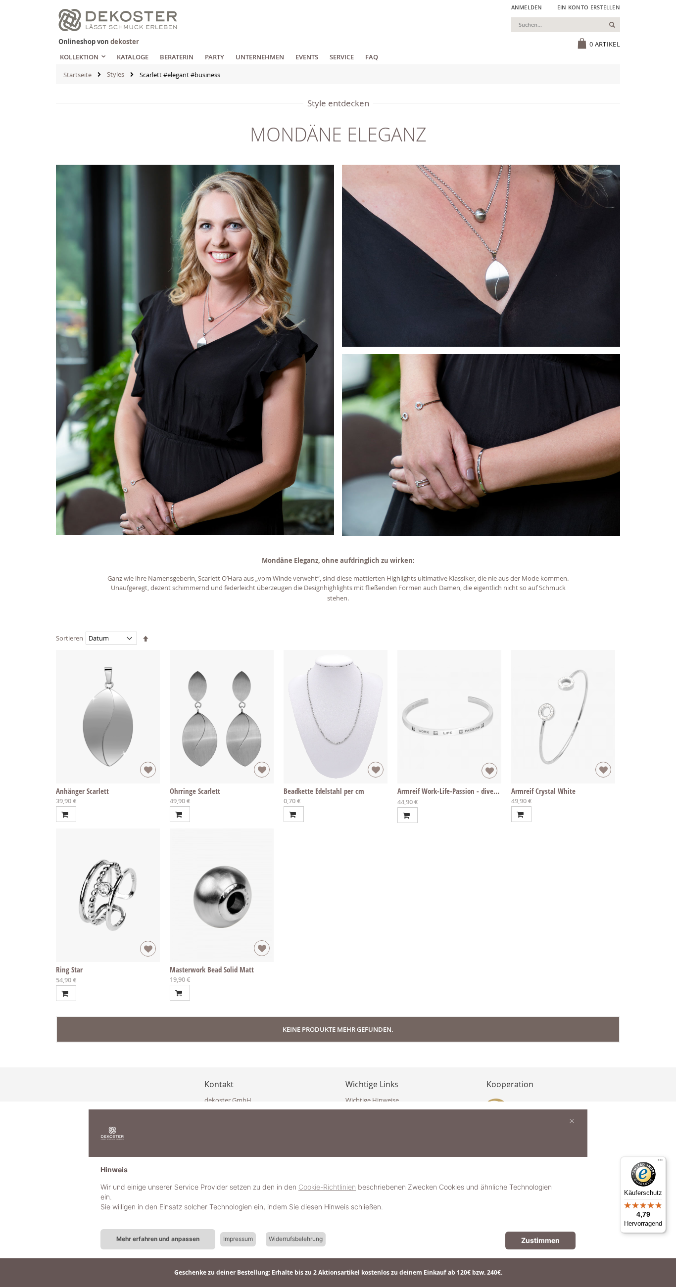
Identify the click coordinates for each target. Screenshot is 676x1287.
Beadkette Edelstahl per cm (324, 791)
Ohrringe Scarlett (195, 791)
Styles (115, 74)
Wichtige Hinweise (372, 1100)
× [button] (572, 1120)
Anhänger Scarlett (82, 791)
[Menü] (660, 1162)
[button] (148, 770)
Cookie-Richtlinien (327, 1187)
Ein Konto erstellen (588, 7)
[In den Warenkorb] (66, 814)
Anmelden (526, 7)
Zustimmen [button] (540, 1240)
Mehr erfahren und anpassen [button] (157, 1238)
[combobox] (565, 24)
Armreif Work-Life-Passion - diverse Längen (461, 791)
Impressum (238, 1238)
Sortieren (69, 638)
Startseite (77, 74)
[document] (338, 1196)
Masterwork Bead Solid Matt (212, 969)
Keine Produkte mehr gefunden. (338, 1029)
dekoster (124, 41)
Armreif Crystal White (543, 791)
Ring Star (69, 969)
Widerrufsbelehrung (296, 1238)
